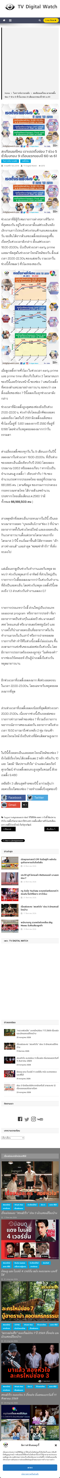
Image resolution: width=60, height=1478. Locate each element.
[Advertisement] (30, 60)
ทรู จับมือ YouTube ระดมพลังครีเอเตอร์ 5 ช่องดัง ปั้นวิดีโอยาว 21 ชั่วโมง (39, 892)
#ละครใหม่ (6, 1205)
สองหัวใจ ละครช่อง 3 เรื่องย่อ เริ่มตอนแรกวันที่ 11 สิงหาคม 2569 (38, 1059)
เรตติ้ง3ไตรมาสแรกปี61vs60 (18, 821)
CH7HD (17, 1325)
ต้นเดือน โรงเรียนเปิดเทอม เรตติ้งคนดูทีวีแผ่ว (53, 829)
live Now (50, 20)
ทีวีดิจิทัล (32, 817)
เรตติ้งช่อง (25, 161)
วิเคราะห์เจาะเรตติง (10, 161)
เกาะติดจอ (6, 1208)
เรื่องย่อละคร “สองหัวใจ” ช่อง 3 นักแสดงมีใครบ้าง (40, 908)
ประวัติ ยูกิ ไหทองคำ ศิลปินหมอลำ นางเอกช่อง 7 (40, 876)
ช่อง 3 (43, 1205)
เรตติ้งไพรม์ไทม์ (12, 825)
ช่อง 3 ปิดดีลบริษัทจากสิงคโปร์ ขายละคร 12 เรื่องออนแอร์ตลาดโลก (36, 1087)
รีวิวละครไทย (41, 1325)
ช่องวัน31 (46, 1263)
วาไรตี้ (44, 817)
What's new (19, 1205)
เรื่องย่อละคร (18, 1208)
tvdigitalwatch (17, 817)
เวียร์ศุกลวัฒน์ (25, 825)
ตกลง (30, 1467)
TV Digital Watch (30, 166)
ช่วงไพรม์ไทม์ (32, 1205)
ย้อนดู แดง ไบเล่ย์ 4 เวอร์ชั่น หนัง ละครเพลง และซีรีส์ (37, 1073)
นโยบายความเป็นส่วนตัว (30, 1474)
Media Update (20, 1263)
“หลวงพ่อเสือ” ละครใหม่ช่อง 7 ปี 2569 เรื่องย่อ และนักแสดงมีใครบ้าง (38, 1032)
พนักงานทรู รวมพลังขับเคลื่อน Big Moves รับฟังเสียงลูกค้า (36, 924)
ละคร (39, 817)
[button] (55, 1445)
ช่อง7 (26, 817)
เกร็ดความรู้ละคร (20, 1266)
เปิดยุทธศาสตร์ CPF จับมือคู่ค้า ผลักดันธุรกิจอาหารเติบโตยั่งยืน (38, 861)
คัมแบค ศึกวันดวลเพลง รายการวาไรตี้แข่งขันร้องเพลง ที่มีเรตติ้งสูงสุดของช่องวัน (10, 829)
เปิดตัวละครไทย (19, 1328)
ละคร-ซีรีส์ (53, 1205)
